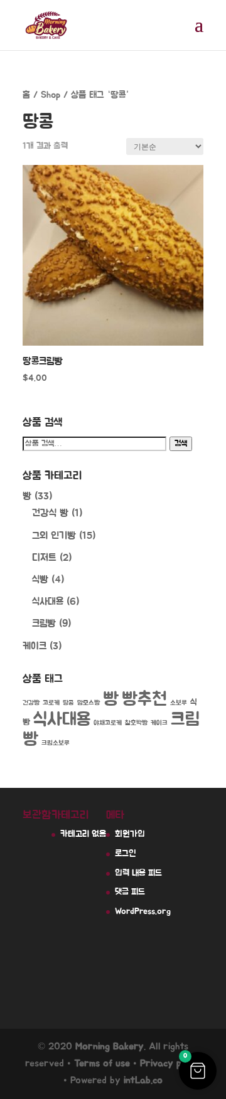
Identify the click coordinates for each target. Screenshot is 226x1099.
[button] (198, 1071)
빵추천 (144, 700)
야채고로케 (108, 722)
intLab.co (143, 1080)
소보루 (178, 702)
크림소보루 (55, 743)
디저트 (44, 558)
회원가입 (130, 834)
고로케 (51, 702)
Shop (50, 95)
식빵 (40, 580)
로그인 (125, 853)
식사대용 (47, 602)
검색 (181, 443)
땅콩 (68, 702)
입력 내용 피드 (138, 873)
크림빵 (44, 624)
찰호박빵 (136, 722)
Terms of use (102, 1063)
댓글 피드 (130, 892)
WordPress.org (143, 911)
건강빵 (31, 702)
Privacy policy (170, 1063)
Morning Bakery (109, 1046)
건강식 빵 (50, 513)
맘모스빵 (88, 702)
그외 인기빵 (54, 536)
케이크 (34, 646)
